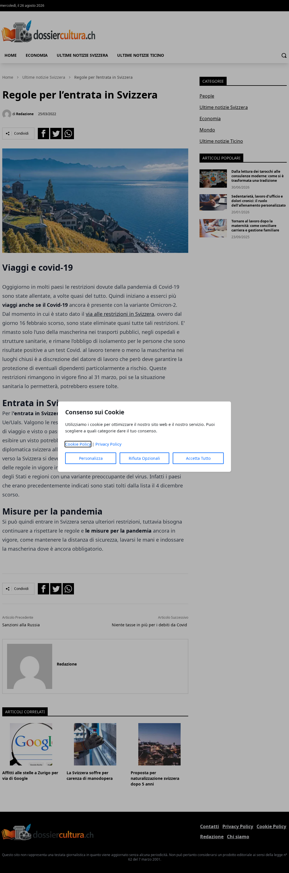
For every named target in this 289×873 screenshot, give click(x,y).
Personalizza (91, 458)
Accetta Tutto (198, 458)
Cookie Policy (78, 444)
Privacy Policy (108, 444)
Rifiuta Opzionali (144, 458)
